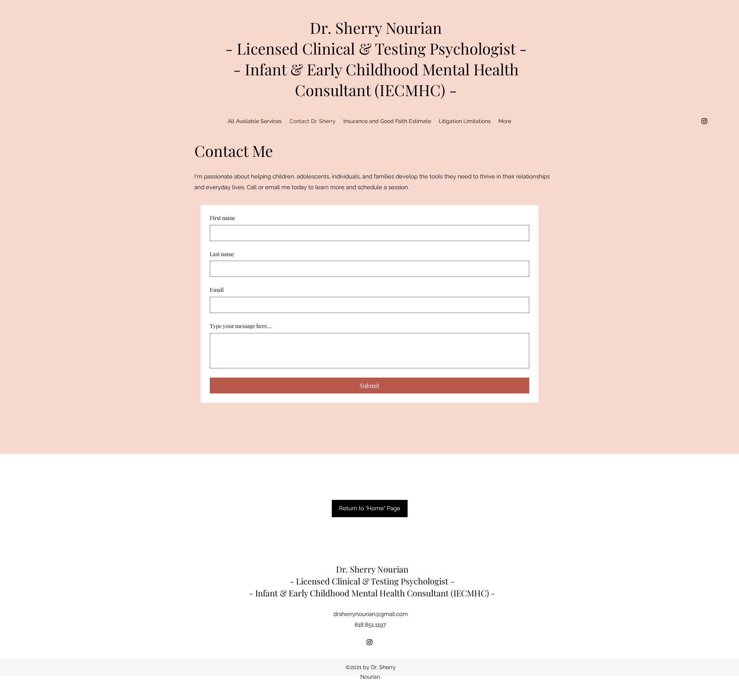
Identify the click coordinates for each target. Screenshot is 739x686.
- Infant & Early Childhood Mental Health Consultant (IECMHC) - (376, 79)
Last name (222, 254)
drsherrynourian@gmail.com (370, 614)
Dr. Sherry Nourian (376, 27)
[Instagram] (704, 121)
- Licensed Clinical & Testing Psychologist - (376, 48)
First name (222, 217)
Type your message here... (241, 326)
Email (217, 289)
